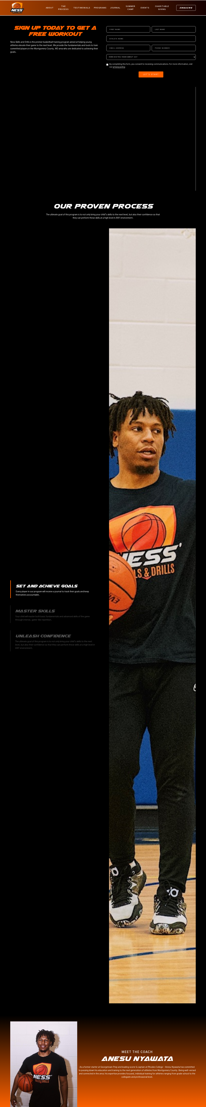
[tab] (53, 589)
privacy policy (119, 67)
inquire (186, 8)
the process (63, 7)
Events (145, 8)
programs (100, 8)
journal (115, 8)
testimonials (81, 8)
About (50, 8)
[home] (27, 8)
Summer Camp (130, 7)
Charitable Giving (162, 7)
